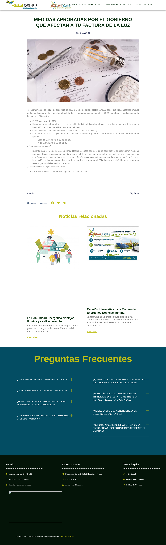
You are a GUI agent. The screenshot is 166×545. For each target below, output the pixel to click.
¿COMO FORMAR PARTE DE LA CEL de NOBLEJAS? (42, 390)
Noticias (137, 5)
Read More (32, 337)
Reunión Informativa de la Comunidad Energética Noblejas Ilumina (112, 311)
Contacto (147, 5)
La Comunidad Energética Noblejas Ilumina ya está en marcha (50, 319)
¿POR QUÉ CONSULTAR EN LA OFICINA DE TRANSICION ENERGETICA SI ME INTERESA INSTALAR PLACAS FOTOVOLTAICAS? (115, 397)
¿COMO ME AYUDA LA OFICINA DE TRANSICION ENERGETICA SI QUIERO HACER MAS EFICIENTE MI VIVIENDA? (119, 428)
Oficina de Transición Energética (86, 5)
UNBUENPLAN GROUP (67, 537)
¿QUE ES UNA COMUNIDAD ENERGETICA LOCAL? (42, 379)
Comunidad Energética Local (119, 5)
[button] (52, 202)
